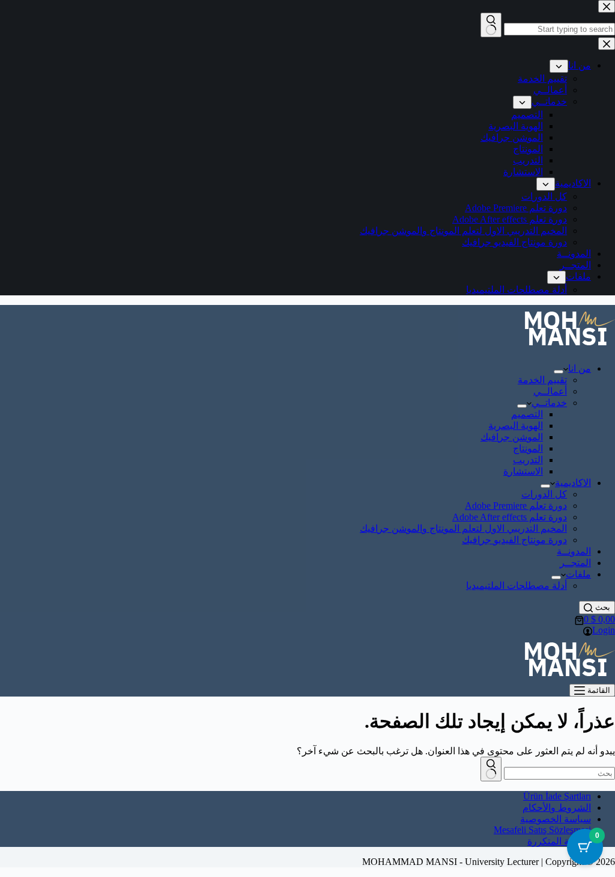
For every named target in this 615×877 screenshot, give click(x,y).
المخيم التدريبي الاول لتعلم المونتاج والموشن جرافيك (463, 528)
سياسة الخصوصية (555, 819)
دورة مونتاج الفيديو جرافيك (514, 540)
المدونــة (574, 551)
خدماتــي (549, 403)
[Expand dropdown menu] (558, 372)
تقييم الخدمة (542, 380)
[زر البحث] (490, 769)
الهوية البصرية (515, 425)
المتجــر (575, 563)
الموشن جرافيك (511, 437)
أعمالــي (550, 391)
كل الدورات (544, 494)
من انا (579, 368)
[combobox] (559, 773)
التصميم (527, 414)
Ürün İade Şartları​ (557, 796)
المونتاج (528, 448)
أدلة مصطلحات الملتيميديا (516, 585)
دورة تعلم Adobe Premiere (516, 505)
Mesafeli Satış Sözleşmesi (542, 830)
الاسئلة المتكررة (559, 841)
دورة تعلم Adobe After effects (509, 517)
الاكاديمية (573, 483)
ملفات (578, 574)
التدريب (528, 460)
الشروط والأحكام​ (557, 807)
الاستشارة (523, 471)
